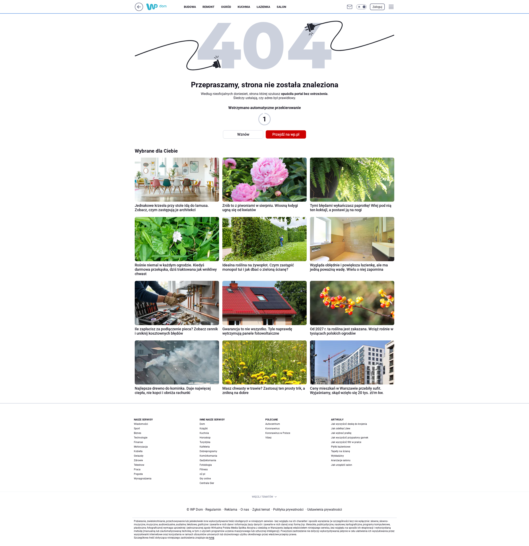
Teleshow (139, 464)
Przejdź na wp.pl (285, 134)
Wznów (243, 134)
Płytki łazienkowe (340, 446)
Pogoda (138, 474)
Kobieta (138, 451)
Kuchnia (244, 6)
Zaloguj (377, 6)
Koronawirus (272, 428)
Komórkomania (208, 455)
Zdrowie (138, 460)
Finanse (138, 442)
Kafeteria (205, 446)
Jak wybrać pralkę (341, 433)
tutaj (211, 537)
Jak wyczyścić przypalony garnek (349, 437)
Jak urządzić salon (341, 464)
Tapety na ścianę (340, 451)
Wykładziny (337, 455)
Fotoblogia (206, 464)
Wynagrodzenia (142, 478)
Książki (204, 428)
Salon (281, 6)
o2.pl (202, 474)
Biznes (137, 433)
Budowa (190, 6)
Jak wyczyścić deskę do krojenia (349, 424)
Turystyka (205, 442)
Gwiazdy (138, 455)
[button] (361, 6)
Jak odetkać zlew (340, 428)
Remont (208, 6)
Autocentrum (272, 424)
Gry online (205, 478)
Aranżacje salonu (340, 460)
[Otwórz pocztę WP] (349, 7)
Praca (137, 469)
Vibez (268, 437)
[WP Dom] (165, 7)
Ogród (226, 6)
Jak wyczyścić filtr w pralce (346, 442)
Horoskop (205, 437)
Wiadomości (141, 424)
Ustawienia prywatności (324, 509)
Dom (202, 424)
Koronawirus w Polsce (277, 433)
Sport (137, 428)
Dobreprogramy (208, 451)
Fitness (204, 469)
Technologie (140, 437)
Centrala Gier (207, 483)
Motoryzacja (141, 446)
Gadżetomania (208, 460)
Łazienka (263, 6)
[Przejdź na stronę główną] (139, 10)
